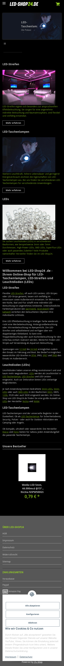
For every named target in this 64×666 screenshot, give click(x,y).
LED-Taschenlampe (11, 376)
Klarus (5, 431)
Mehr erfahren (13, 122)
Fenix (16, 431)
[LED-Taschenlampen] (32, 154)
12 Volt (22, 349)
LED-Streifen (10, 64)
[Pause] (4, 43)
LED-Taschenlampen (15, 131)
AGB (4, 533)
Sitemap (6, 561)
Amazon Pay (14, 591)
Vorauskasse (8, 578)
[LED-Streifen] (32, 87)
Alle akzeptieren (32, 605)
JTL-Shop (38, 661)
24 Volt (33, 349)
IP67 (45, 355)
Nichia (26, 401)
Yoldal (36, 401)
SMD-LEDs (23, 392)
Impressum (10, 656)
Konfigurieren (32, 614)
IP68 (54, 355)
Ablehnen (32, 622)
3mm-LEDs (47, 388)
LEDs (5, 199)
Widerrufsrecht (9, 554)
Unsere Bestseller (14, 446)
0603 (49, 392)
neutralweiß (43, 308)
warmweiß (30, 308)
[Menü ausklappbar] (4, 2)
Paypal (5, 584)
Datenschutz (26, 656)
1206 (4, 395)
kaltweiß (6, 311)
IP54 (33, 355)
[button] (58, 4)
